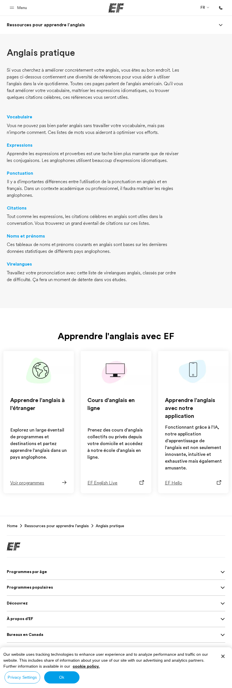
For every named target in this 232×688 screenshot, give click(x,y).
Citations (17, 208)
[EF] (116, 7)
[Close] (223, 656)
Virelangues (19, 264)
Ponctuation (20, 173)
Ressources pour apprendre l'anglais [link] (56, 526)
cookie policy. (86, 666)
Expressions (20, 145)
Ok (61, 677)
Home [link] (12, 526)
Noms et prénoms (26, 236)
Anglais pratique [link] (110, 526)
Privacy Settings (22, 677)
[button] (19, 8)
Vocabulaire (19, 116)
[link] (46, 25)
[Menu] (220, 24)
